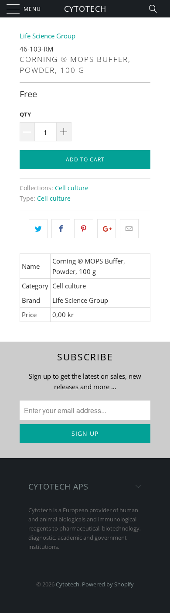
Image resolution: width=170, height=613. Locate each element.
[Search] (155, 9)
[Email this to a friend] (129, 228)
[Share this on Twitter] (38, 228)
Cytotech (85, 8)
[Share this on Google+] (106, 228)
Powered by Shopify (108, 584)
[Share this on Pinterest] (83, 228)
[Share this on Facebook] (60, 228)
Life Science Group (47, 35)
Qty (25, 114)
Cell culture (71, 188)
